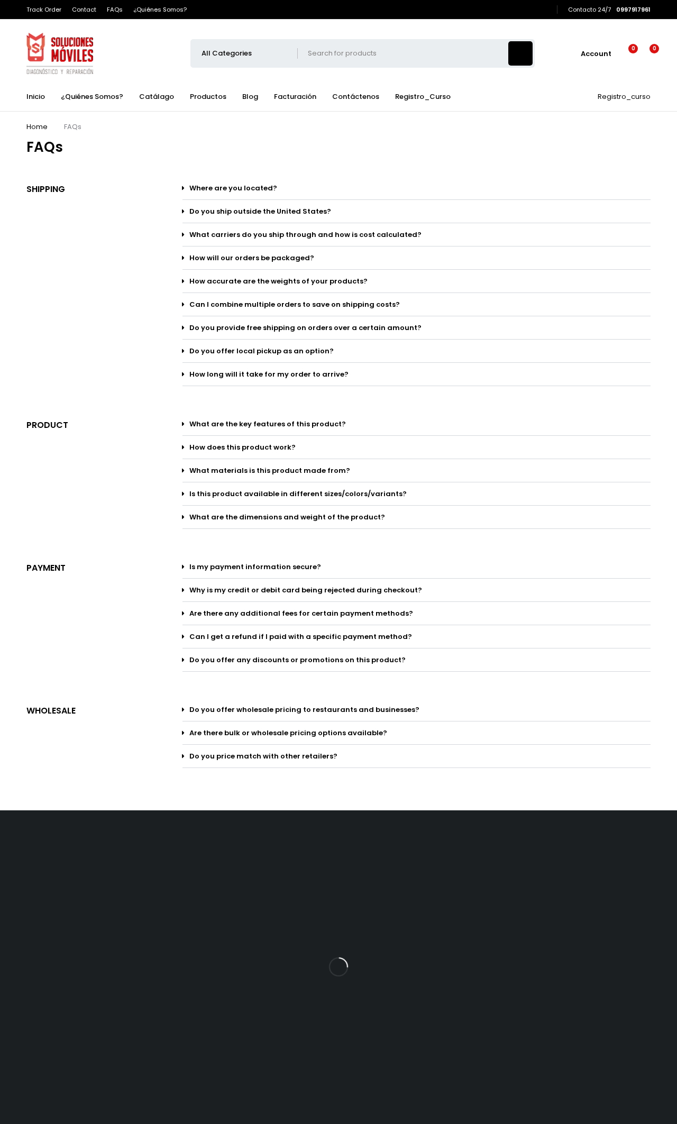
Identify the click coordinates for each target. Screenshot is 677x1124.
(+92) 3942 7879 (70, 973)
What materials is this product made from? (269, 470)
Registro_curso (624, 97)
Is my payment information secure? (255, 567)
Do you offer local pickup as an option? (261, 351)
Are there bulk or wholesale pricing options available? (288, 733)
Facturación (295, 97)
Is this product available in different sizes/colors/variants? (298, 494)
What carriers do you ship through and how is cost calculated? (305, 235)
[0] (646, 53)
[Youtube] (514, 10)
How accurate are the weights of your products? (278, 281)
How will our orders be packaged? (251, 258)
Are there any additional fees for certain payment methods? (301, 613)
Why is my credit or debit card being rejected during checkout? (305, 590)
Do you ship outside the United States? (260, 211)
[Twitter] (544, 10)
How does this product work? (242, 447)
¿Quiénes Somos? (160, 9)
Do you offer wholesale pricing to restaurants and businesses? (304, 710)
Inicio (35, 97)
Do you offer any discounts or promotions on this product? (297, 660)
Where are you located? (233, 188)
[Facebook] (485, 10)
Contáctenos (355, 97)
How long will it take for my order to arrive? (269, 374)
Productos (208, 97)
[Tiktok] (499, 10)
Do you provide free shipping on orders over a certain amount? (305, 328)
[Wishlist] (626, 53)
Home (37, 127)
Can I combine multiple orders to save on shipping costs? (294, 304)
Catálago (156, 97)
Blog (250, 97)
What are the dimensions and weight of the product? (287, 517)
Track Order (43, 9)
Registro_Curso (423, 97)
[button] (416, 188)
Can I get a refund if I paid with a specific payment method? (300, 637)
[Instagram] (529, 10)
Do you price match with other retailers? (263, 756)
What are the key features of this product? (267, 424)
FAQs (115, 9)
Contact (84, 9)
